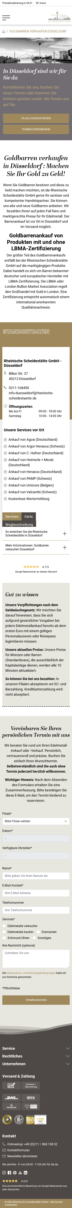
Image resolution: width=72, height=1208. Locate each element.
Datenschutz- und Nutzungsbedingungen (31, 973)
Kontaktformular (18, 1150)
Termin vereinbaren (36, 129)
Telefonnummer (13, 902)
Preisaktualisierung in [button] (17, 3)
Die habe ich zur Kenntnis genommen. (34, 975)
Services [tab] (11, 516)
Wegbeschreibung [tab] (19, 525)
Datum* (7, 831)
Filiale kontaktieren (36, 118)
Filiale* (7, 813)
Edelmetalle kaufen (20, 932)
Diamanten (49, 932)
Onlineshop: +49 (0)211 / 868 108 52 (32, 1144)
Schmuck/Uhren (18, 938)
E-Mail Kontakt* (12, 885)
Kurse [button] (42, 3)
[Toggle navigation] (7, 15)
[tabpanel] (36, 458)
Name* (7, 868)
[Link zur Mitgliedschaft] (7, 1119)
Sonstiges (44, 938)
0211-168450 (19, 388)
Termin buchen (36, 1000)
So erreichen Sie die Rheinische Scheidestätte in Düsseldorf (26, 533)
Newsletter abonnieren (22, 1156)
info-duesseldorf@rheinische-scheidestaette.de (31, 395)
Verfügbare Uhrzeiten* (17, 848)
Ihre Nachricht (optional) (18, 945)
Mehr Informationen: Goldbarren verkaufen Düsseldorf (27, 547)
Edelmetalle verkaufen (22, 926)
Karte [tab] (29, 516)
